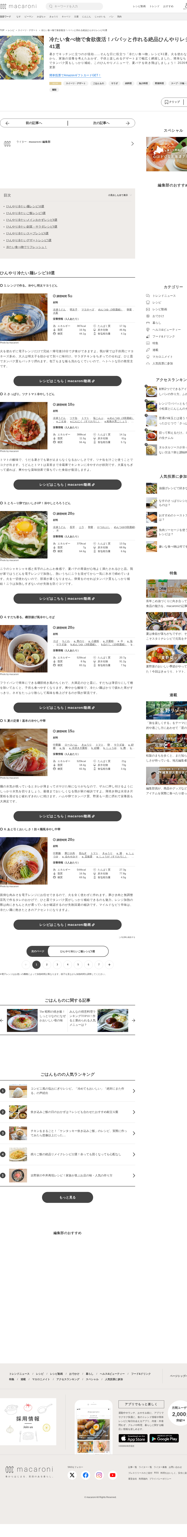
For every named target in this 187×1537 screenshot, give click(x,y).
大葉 (55, 312)
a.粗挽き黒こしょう (115, 421)
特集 (11, 1379)
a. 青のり (79, 641)
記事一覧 (132, 1467)
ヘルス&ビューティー (112, 1373)
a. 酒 (119, 853)
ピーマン (28, 16)
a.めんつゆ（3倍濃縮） (120, 418)
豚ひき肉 (70, 853)
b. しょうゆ (110, 748)
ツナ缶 (73, 418)
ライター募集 (160, 1467)
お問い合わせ (175, 1467)
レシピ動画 (139, 6)
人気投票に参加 (114, 1379)
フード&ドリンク (141, 1373)
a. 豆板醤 (87, 856)
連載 (23, 1379)
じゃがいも (100, 16)
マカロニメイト (41, 1379)
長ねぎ (83, 853)
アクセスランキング (67, 1379)
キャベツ (66, 16)
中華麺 (57, 744)
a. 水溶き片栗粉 (78, 748)
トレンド (154, 6)
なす (18, 16)
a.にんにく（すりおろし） (85, 421)
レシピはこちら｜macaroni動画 (65, 381)
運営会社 (132, 1479)
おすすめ (168, 6)
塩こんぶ (98, 418)
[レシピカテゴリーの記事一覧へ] (55, 83)
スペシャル (92, 1379)
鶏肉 (119, 16)
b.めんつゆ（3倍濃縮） (83, 644)
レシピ (40, 1373)
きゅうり (53, 16)
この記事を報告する (127, 937)
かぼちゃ (41, 16)
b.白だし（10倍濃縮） (114, 644)
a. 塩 (130, 641)
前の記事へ (34, 123)
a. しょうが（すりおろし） (111, 856)
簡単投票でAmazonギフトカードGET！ (75, 75)
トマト (85, 418)
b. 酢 (123, 748)
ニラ (81, 527)
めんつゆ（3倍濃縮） (110, 309)
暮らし (90, 1373)
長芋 (72, 527)
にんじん (86, 16)
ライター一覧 (145, 1467)
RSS (156, 1473)
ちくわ (66, 641)
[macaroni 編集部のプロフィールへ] (67, 143)
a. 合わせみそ (70, 856)
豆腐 (76, 16)
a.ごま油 (61, 421)
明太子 (73, 309)
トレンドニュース (19, 1373)
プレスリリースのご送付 (140, 1473)
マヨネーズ (87, 309)
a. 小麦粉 (93, 641)
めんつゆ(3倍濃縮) (124, 527)
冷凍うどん (59, 309)
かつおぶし (103, 527)
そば (55, 641)
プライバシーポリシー (160, 1479)
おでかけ (74, 1373)
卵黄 (129, 309)
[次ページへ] (109, 964)
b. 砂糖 (95, 748)
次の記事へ (101, 123)
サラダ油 (61, 644)
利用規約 (143, 1479)
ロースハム (71, 744)
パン (111, 16)
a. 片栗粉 (108, 641)
